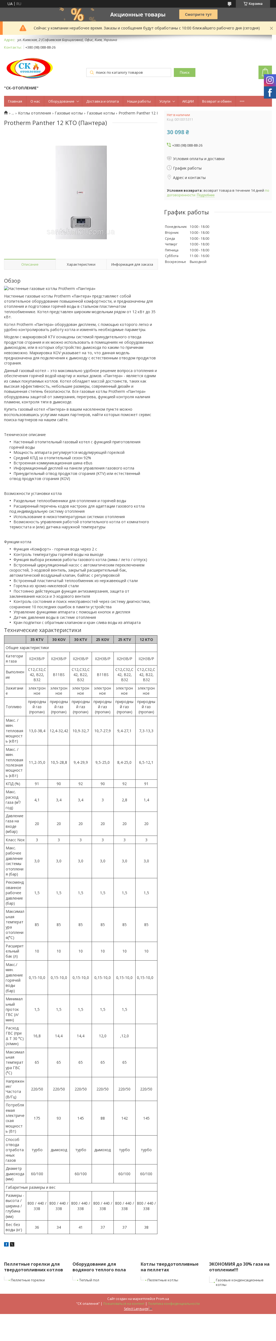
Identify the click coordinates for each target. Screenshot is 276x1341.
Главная (15, 101)
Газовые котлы (69, 113)
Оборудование (61, 101)
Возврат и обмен (217, 101)
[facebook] (6, 1245)
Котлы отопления (34, 113)
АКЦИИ (188, 101)
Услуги (164, 101)
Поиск (184, 72)
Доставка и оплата (102, 101)
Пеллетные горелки (28, 1280)
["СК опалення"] (30, 68)
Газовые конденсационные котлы (240, 1282)
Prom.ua (162, 1298)
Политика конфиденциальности (174, 1303)
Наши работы (139, 101)
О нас (35, 101)
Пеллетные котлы (162, 1280)
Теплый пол (89, 1280)
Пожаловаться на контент (123, 1303)
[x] (12, 1245)
